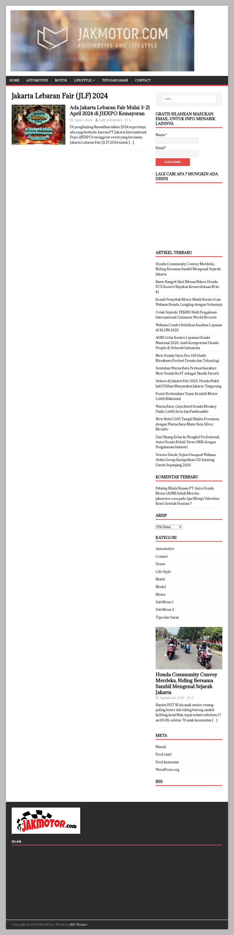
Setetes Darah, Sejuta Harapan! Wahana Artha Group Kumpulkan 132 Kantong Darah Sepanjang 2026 (186, 460)
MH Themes (78, 924)
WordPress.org (167, 769)
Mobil (160, 579)
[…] (131, 142)
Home (14, 80)
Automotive (37, 80)
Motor (61, 80)
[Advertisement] (189, 216)
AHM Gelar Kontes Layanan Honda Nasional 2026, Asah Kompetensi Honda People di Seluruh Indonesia (187, 342)
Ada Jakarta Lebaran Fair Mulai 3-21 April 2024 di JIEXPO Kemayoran (110, 110)
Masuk (161, 747)
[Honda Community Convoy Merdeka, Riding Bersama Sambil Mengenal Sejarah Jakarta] (189, 666)
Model (161, 587)
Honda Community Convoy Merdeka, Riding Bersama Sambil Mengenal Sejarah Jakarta (188, 269)
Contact (143, 80)
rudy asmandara (110, 120)
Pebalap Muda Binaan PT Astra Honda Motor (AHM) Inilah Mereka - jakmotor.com (185, 493)
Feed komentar (167, 762)
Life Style (82, 80)
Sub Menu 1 (165, 602)
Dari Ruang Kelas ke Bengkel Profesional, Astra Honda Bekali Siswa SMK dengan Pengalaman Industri (188, 442)
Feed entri (164, 754)
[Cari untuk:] (189, 99)
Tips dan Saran (115, 80)
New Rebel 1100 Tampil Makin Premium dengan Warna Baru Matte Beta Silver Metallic (187, 424)
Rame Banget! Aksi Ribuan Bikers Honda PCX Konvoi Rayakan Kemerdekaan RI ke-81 (188, 287)
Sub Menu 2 (165, 609)
